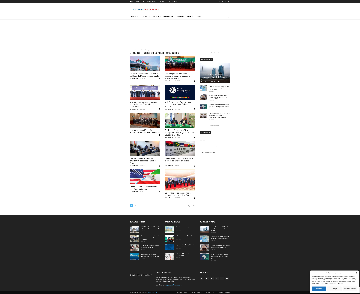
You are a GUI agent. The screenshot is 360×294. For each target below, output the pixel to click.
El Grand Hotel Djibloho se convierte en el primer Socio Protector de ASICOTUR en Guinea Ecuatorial (219, 115)
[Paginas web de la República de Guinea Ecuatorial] (169, 247)
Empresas (180, 17)
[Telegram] (219, 1)
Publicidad (161, 1)
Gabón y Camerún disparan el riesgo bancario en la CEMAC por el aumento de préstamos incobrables (219, 106)
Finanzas (156, 17)
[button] (356, 273)
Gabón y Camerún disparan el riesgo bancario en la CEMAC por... (219, 256)
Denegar (334, 289)
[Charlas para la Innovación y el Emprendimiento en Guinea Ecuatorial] (134, 238)
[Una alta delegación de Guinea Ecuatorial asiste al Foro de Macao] (145, 120)
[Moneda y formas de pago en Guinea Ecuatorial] (169, 229)
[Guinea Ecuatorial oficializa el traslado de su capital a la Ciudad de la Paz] (215, 73)
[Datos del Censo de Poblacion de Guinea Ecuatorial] (169, 238)
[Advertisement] (180, 35)
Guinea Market (134, 78)
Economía (134, 17)
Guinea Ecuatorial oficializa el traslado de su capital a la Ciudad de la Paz (214, 77)
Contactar (179, 292)
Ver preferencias (350, 289)
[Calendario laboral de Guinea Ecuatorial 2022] (169, 256)
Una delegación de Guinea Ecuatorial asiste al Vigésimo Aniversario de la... (177, 76)
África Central (168, 17)
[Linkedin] (216, 1)
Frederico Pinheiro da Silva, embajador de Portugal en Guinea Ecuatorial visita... (179, 132)
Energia (145, 17)
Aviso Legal (200, 292)
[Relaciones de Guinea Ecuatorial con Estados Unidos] (145, 176)
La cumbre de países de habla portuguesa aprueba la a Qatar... (178, 194)
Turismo (189, 17)
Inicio (131, 50)
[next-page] (139, 205)
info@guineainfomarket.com (173, 285)
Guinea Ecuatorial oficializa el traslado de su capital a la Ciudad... (219, 228)
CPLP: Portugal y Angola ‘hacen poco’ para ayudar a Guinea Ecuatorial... (178, 104)
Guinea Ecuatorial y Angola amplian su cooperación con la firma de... (143, 160)
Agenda (199, 17)
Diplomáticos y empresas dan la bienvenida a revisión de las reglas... (179, 160)
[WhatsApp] (225, 1)
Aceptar (319, 289)
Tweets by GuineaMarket (207, 152)
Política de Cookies (210, 292)
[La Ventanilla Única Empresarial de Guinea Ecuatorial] (134, 247)
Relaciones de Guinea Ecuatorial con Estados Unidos (144, 188)
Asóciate (193, 292)
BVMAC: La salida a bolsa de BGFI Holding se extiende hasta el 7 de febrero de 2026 (218, 97)
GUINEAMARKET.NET (153, 292)
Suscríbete (174, 1)
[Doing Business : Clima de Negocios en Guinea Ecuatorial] (134, 256)
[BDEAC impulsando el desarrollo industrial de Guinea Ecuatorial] (134, 229)
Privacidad (220, 292)
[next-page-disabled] (204, 139)
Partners (168, 1)
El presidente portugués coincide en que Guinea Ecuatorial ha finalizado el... (144, 104)
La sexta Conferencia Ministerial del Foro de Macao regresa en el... (144, 75)
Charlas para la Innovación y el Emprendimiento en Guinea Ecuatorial (150, 237)
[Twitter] (222, 1)
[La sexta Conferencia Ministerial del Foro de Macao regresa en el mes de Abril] (145, 63)
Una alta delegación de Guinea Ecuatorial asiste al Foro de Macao (145, 131)
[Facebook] (213, 1)
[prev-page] (201, 139)
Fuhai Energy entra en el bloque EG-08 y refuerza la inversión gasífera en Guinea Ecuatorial (219, 88)
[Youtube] (228, 1)
